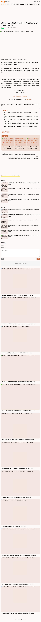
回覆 (38, 258)
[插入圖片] (36, 259)
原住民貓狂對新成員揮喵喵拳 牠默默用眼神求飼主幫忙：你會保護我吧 (21, 113)
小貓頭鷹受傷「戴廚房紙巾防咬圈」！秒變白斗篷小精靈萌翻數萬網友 (21, 123)
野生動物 (7, 132)
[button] (34, 1)
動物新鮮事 (3, 4)
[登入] (37, 1)
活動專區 (35, 4)
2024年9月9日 (29, 99)
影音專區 (31, 4)
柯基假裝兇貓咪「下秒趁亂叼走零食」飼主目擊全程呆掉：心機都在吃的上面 (21, 120)
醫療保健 (22, 4)
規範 (2, 258)
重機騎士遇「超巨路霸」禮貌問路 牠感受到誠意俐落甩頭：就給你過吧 (21, 117)
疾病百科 (26, 4)
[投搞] (35, 1)
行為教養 (13, 4)
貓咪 (3, 132)
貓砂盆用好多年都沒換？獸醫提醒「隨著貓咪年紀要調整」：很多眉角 (20, 127)
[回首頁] (5, 1)
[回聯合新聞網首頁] (3, 1)
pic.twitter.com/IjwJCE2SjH (20, 96)
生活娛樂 (17, 4)
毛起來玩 (8, 4)
